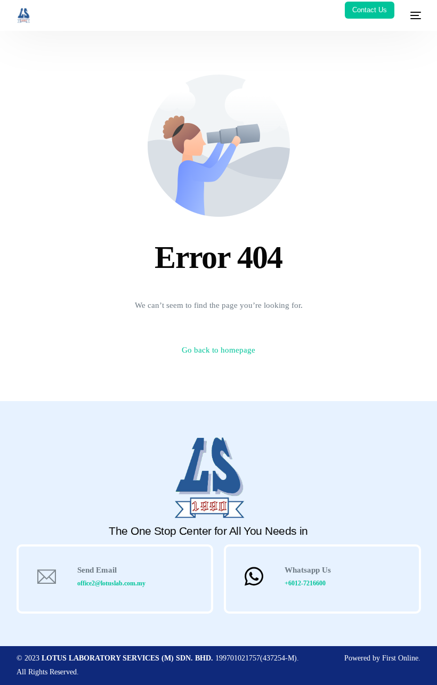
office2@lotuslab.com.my (111, 583)
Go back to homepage (218, 350)
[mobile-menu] (413, 15)
